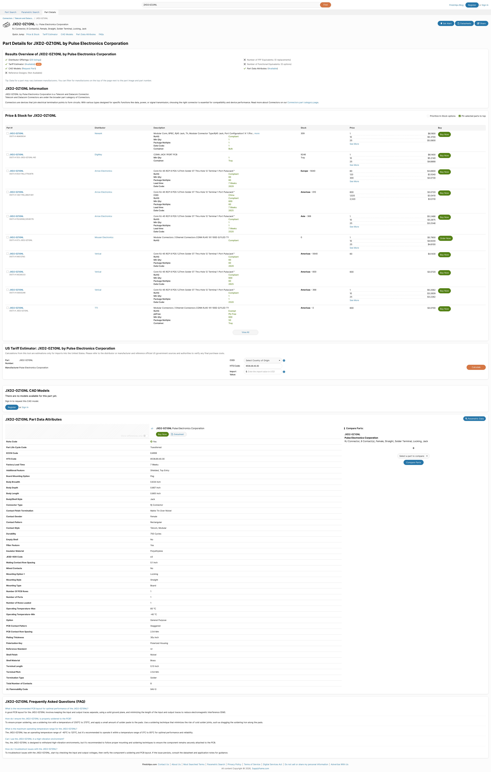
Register (472, 5)
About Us (176, 764)
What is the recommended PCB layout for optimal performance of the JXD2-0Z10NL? (46, 708)
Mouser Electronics (104, 237)
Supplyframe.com (260, 768)
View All (245, 332)
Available (30, 64)
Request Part (29, 68)
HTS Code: (235, 365)
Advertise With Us (339, 764)
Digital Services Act (272, 764)
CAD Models (67, 34)
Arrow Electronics (103, 171)
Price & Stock (32, 34)
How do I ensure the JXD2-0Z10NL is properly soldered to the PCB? (38, 718)
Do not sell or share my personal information (306, 764)
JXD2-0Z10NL (16, 133)
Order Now (445, 238)
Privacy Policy (234, 764)
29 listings (35, 59)
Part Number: (9, 361)
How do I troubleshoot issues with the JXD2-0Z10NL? (31, 749)
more (256, 133)
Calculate (476, 367)
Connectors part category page (302, 102)
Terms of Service (252, 764)
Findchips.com (11, 5)
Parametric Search (216, 764)
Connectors (7, 18)
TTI (96, 308)
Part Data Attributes (86, 34)
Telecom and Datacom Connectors (24, 18)
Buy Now (444, 134)
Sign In (485, 5)
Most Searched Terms (193, 764)
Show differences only (132, 436)
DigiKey (98, 154)
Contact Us (163, 764)
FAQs (101, 34)
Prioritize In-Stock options (442, 116)
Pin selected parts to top (474, 116)
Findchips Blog (456, 5)
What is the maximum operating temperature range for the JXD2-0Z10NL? (41, 728)
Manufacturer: (11, 367)
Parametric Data (475, 418)
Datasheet (178, 434)
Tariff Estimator (50, 34)
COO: (232, 360)
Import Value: (233, 373)
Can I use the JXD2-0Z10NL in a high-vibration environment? (34, 739)
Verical (98, 253)
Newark (98, 133)
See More (354, 144)
